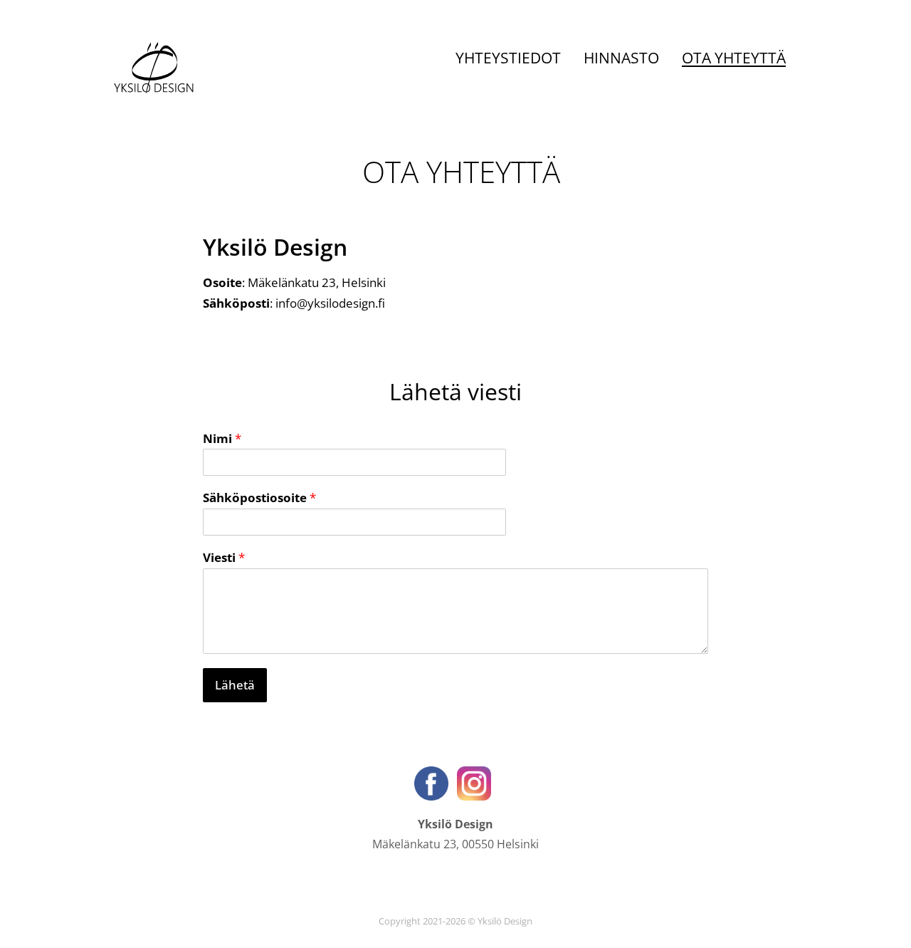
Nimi (222, 439)
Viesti (224, 558)
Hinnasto (621, 58)
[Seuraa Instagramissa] (474, 782)
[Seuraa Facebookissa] (432, 782)
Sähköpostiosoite (259, 498)
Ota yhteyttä (734, 58)
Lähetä (235, 685)
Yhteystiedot (508, 58)
